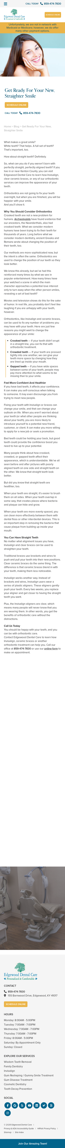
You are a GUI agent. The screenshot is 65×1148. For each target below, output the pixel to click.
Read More (13, 741)
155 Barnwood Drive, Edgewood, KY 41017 (32, 996)
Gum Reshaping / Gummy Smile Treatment (28, 1075)
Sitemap (7, 1132)
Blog (16, 126)
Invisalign (9, 1071)
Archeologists (22, 219)
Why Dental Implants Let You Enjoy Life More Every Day (32, 848)
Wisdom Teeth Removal (18, 1062)
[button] (7, 1105)
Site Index (19, 1132)
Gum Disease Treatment (18, 1080)
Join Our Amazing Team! (32, 1144)
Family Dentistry (13, 1066)
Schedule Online (53, 15)
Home (7, 126)
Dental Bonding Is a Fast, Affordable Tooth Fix (32, 790)
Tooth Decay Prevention (18, 1089)
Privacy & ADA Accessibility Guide (19, 1128)
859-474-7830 (22, 649)
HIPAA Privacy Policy (46, 1128)
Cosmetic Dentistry (15, 1084)
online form (51, 649)
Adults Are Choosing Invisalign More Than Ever (32, 732)
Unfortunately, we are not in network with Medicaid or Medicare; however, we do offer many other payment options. (32, 28)
